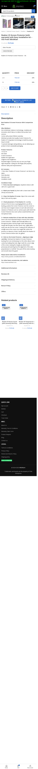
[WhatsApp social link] (17, 229)
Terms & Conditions (7, 618)
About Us (4, 596)
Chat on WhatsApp (6, 631)
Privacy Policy (5, 621)
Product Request (6, 605)
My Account (4, 576)
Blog (2, 608)
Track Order (4, 589)
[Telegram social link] (19, 229)
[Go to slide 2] (17, 15)
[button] (3, 16)
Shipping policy (5, 628)
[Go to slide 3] (19, 15)
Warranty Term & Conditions (9, 599)
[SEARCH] (33, 11)
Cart (2, 583)
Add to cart (15, 210)
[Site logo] (18, 6)
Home (3, 31)
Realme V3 (30, 31)
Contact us (4, 611)
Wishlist (3, 579)
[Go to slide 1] (15, 15)
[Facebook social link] (6, 229)
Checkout (4, 586)
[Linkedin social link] (15, 229)
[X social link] (8, 229)
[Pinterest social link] (13, 229)
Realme (23, 31)
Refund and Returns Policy (8, 624)
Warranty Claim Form (7, 602)
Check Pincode (7, 51)
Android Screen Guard (13, 31)
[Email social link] (11, 229)
